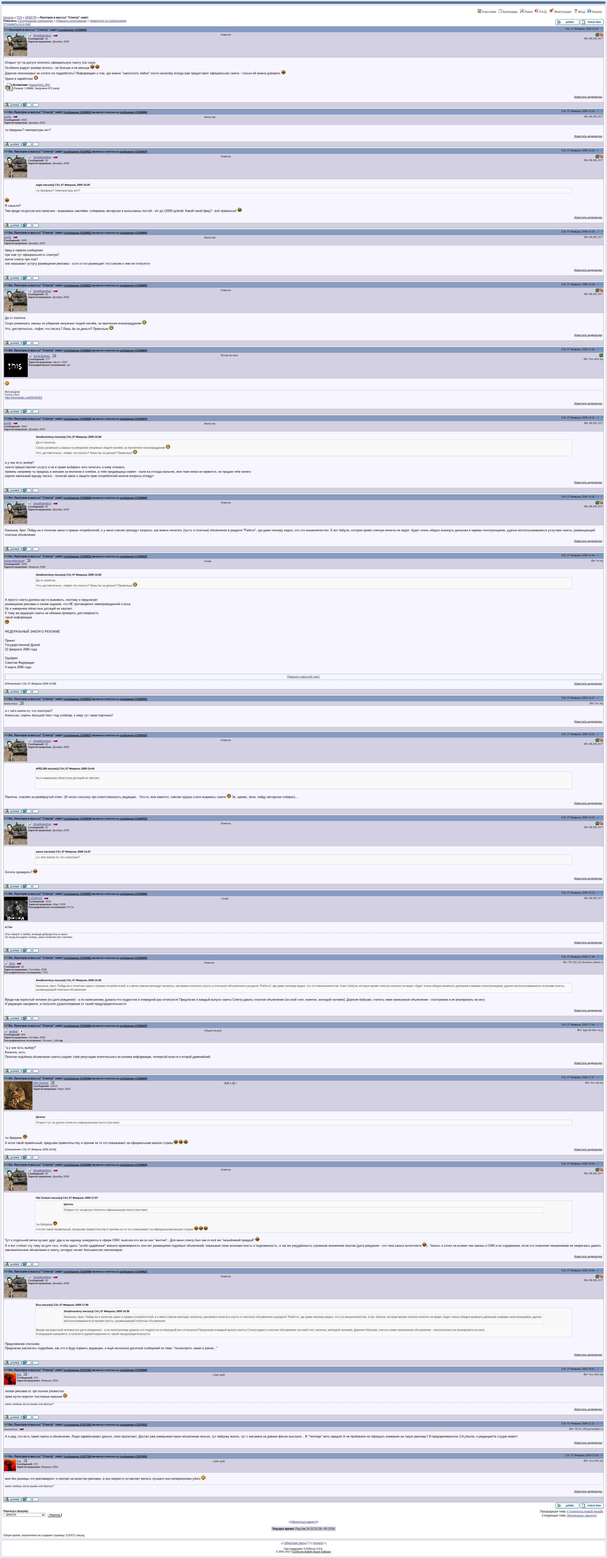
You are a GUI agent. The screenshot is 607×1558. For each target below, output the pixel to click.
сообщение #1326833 (77, 699)
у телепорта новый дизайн (585, 1511)
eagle (7, 116)
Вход (581, 12)
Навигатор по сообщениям (108, 21)
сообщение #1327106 (77, 1456)
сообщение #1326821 (77, 151)
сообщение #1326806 (72, 29)
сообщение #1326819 (77, 112)
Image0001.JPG (39, 85)
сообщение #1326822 (77, 232)
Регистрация (562, 12)
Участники (488, 12)
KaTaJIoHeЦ (42, 356)
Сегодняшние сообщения (35, 21)
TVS (19, 17)
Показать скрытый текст (303, 676)
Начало (596, 12)
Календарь (510, 12)
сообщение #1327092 (77, 1424)
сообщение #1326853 (77, 893)
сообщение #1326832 (77, 556)
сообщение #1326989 (77, 1164)
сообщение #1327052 (77, 1370)
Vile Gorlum (40, 1083)
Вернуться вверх (303, 1522)
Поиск (528, 12)
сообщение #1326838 (77, 818)
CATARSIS (35, 898)
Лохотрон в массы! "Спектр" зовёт (33, 30)
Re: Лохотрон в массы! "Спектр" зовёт (36, 112)
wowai (13, 1031)
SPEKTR (31, 17)
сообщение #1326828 (77, 497)
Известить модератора (588, 96)
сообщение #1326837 (77, 735)
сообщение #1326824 (77, 350)
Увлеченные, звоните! (582, 1515)
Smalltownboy (42, 35)
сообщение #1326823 (77, 285)
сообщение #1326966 (77, 1025)
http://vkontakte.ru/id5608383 (23, 397)
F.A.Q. (543, 12)
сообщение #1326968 (77, 1078)
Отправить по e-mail (17, 24)
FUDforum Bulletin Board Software (311, 1551)
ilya (19, 1374)
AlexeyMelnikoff (14, 561)
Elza (12, 963)
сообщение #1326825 (77, 418)
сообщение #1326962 (77, 957)
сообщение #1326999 (77, 1271)
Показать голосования (71, 21)
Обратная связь (295, 1543)
